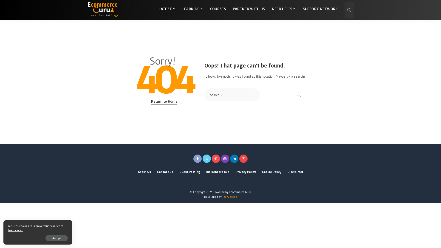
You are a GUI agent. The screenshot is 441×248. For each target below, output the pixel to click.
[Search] (349, 10)
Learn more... (15, 230)
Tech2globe (229, 196)
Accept (56, 238)
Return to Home (164, 101)
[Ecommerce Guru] (102, 10)
